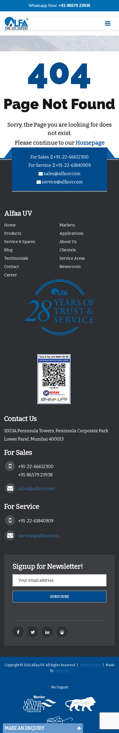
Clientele (68, 250)
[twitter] (32, 631)
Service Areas (72, 258)
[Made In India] (80, 706)
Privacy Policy (90, 665)
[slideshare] (62, 631)
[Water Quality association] (40, 706)
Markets (67, 225)
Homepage (90, 142)
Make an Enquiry (25, 728)
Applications (71, 233)
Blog (8, 250)
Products (12, 233)
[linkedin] (47, 631)
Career (10, 275)
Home (10, 225)
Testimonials (16, 258)
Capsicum (61, 671)
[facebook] (18, 631)
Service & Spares (19, 241)
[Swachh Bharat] (59, 722)
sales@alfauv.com (62, 173)
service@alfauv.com (62, 182)
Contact (11, 266)
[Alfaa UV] (19, 23)
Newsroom (70, 266)
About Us (68, 241)
